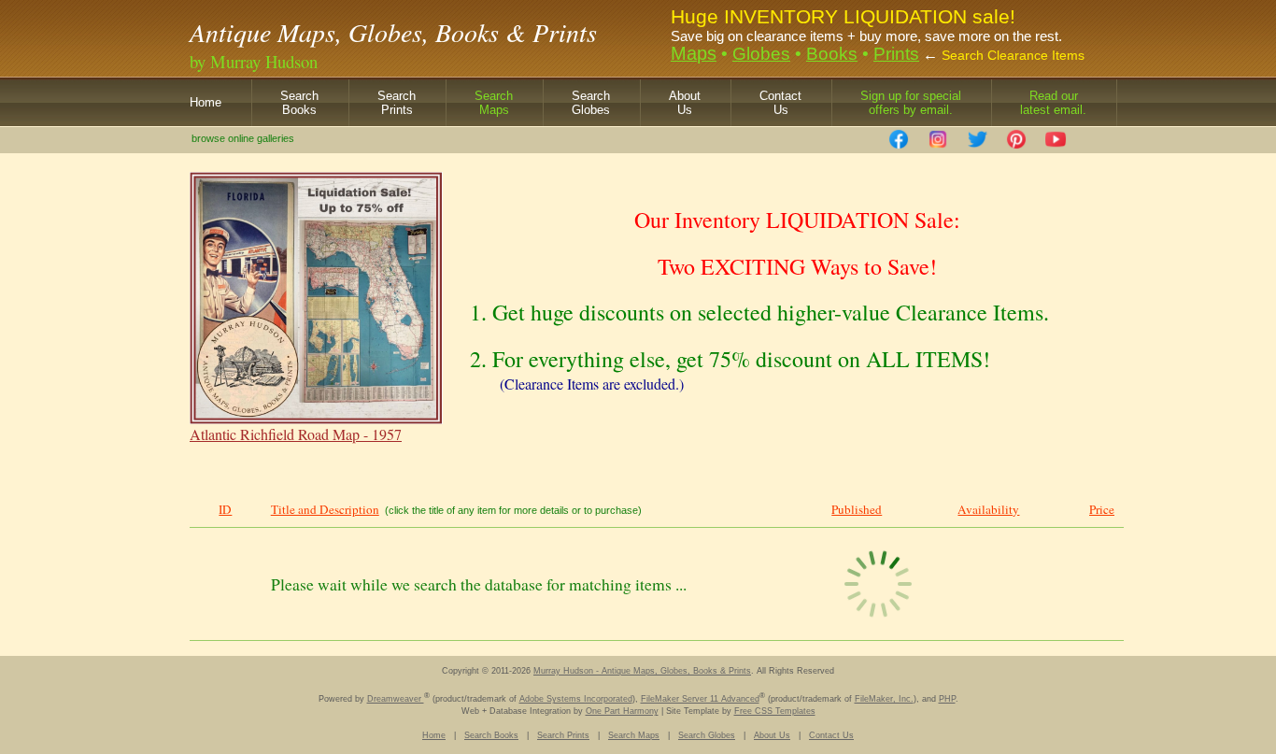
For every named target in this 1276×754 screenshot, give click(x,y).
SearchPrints (396, 103)
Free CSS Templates (774, 711)
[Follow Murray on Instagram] (938, 133)
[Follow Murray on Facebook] (898, 133)
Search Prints (563, 735)
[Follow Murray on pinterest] (1016, 133)
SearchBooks (299, 103)
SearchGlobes (591, 103)
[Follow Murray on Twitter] (977, 133)
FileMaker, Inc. (884, 699)
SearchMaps (494, 103)
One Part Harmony (622, 711)
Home (205, 102)
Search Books (491, 735)
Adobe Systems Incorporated (575, 699)
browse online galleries (242, 138)
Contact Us (831, 735)
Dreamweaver (395, 699)
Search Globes (706, 735)
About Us (772, 735)
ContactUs (780, 103)
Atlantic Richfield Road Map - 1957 (296, 434)
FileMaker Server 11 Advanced (700, 699)
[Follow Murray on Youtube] (1055, 133)
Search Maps (633, 735)
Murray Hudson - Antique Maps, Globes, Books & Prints (642, 671)
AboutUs (685, 103)
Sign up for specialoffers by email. (910, 103)
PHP (947, 699)
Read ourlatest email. (1053, 103)
